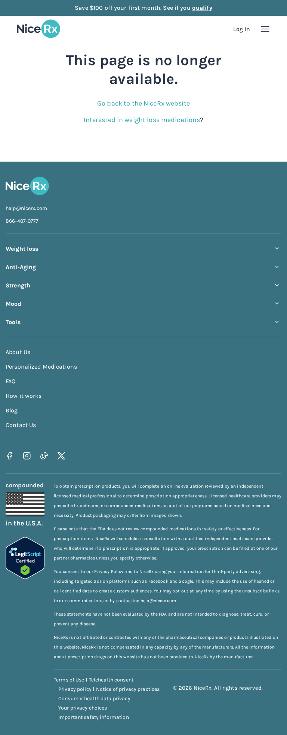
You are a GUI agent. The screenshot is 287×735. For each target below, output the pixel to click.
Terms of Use (69, 680)
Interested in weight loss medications (142, 120)
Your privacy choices (82, 708)
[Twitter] (61, 456)
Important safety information (93, 717)
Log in (241, 29)
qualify (202, 7)
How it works (24, 395)
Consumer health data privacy (94, 698)
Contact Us (21, 425)
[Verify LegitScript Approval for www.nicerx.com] (25, 577)
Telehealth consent (111, 680)
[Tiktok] (44, 456)
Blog (12, 410)
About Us (18, 352)
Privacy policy (75, 689)
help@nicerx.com (26, 208)
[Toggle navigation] (265, 29)
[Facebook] (9, 456)
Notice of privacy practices (128, 689)
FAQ (10, 381)
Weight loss (22, 248)
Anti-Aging (21, 267)
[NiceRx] (38, 28)
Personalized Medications (41, 366)
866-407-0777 (22, 221)
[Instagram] (27, 456)
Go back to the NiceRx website (143, 103)
